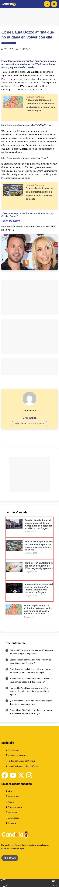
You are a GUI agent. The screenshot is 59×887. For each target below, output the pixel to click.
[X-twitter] (21, 775)
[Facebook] (4, 775)
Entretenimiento (9, 43)
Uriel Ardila (8, 49)
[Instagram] (29, 775)
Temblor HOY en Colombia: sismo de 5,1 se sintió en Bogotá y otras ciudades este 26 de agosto (29, 691)
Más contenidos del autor (29, 423)
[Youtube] (12, 775)
